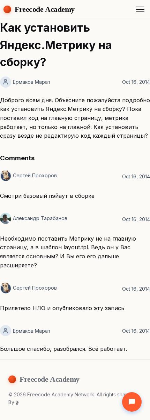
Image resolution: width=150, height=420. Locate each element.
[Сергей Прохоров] (5, 175)
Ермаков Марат (32, 82)
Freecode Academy (45, 9)
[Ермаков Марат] (5, 82)
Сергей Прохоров (35, 175)
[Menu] (140, 9)
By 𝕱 (13, 402)
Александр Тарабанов (40, 218)
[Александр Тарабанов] (5, 218)
